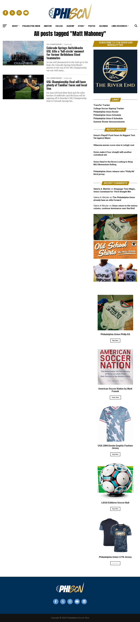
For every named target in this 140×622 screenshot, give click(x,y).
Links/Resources (119, 25)
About (15, 25)
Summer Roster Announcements (109, 122)
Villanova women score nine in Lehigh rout (114, 145)
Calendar (103, 25)
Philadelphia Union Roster (106, 112)
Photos (91, 25)
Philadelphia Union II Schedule (108, 118)
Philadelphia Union (31, 25)
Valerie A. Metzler (102, 189)
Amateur (48, 25)
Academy (70, 25)
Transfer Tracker (102, 105)
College (59, 25)
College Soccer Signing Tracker (109, 108)
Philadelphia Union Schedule (107, 115)
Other (81, 25)
